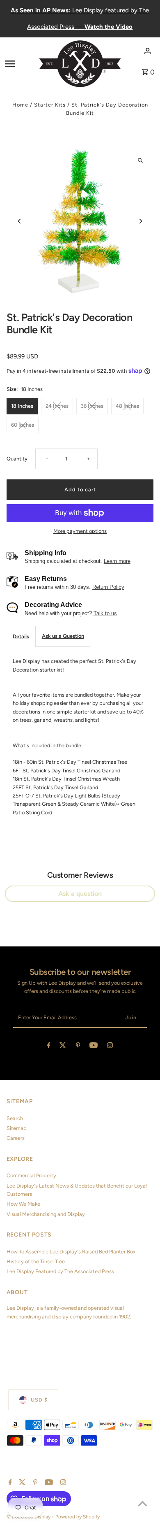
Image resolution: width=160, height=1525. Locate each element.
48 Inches (127, 406)
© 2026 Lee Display (29, 1517)
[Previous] (20, 221)
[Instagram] (110, 1046)
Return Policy (108, 587)
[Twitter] (62, 1046)
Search (15, 1118)
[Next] (140, 221)
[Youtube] (93, 1046)
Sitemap (17, 1128)
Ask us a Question (63, 636)
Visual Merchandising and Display (46, 1214)
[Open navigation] (19, 63)
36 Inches (92, 406)
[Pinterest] (78, 1046)
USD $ (39, 1400)
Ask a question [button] (80, 893)
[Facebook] (48, 1046)
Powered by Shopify (77, 1517)
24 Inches (57, 406)
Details (21, 636)
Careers (16, 1138)
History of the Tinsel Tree (36, 1261)
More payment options (80, 531)
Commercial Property (31, 1175)
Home (20, 105)
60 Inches (22, 425)
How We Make (23, 1204)
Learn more (117, 561)
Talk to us (105, 613)
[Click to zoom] (140, 160)
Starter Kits (50, 105)
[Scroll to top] (142, 1503)
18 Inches (22, 406)
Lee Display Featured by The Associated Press (60, 1271)
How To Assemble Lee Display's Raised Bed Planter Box (71, 1251)
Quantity (17, 459)
